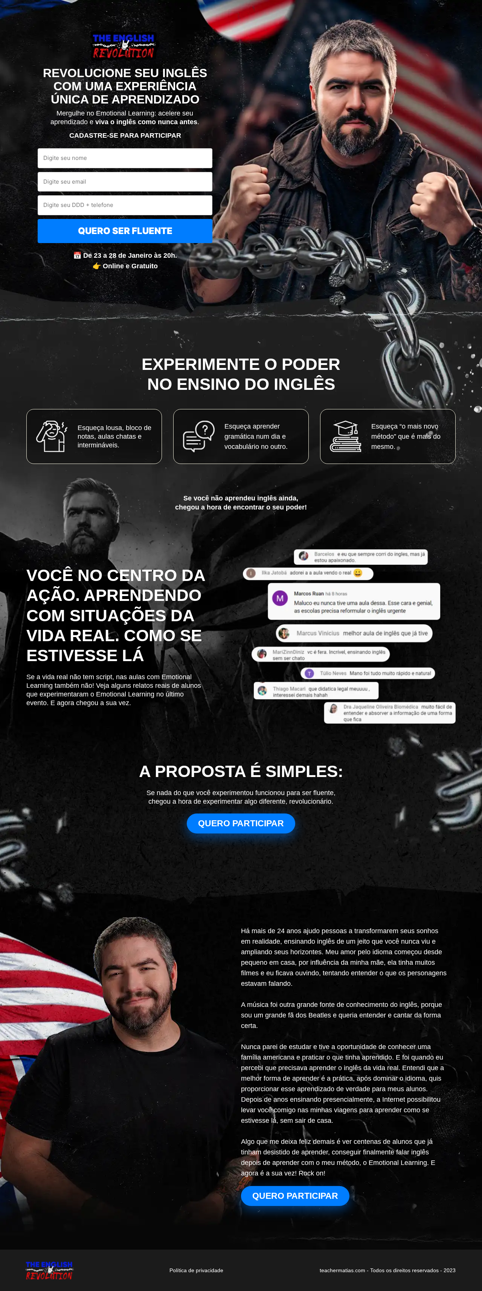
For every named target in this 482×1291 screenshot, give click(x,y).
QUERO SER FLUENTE (125, 230)
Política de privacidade (196, 1270)
